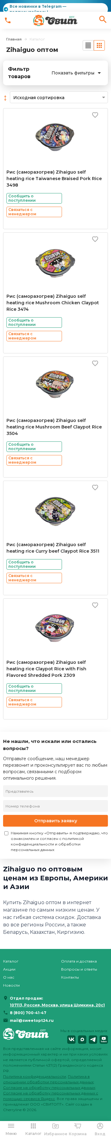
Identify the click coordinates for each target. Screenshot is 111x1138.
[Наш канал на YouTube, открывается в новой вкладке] (104, 1039)
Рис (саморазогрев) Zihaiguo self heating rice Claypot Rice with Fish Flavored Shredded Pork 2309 (46, 669)
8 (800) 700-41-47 (28, 1012)
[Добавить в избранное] (95, 115)
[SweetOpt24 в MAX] (82, 1039)
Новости (11, 985)
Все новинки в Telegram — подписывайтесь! (38, 9)
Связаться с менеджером (22, 211)
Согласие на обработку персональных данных (49, 1087)
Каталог (10, 961)
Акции (9, 969)
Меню (11, 1133)
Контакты (70, 977)
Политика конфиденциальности (34, 1076)
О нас (8, 977)
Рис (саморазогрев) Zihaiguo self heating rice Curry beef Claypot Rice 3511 (52, 548)
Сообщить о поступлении (22, 198)
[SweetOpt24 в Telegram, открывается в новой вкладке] (93, 1039)
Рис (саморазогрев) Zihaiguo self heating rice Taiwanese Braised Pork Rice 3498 (54, 178)
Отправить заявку (55, 821)
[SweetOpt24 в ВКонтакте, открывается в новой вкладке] (71, 1039)
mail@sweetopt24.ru (32, 1020)
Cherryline (12, 1109)
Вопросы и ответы (79, 969)
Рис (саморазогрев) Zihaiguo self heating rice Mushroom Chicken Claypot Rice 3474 (52, 302)
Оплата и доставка (79, 961)
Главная (14, 39)
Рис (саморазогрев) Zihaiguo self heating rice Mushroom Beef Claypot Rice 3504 (54, 427)
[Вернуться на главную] (26, 1036)
